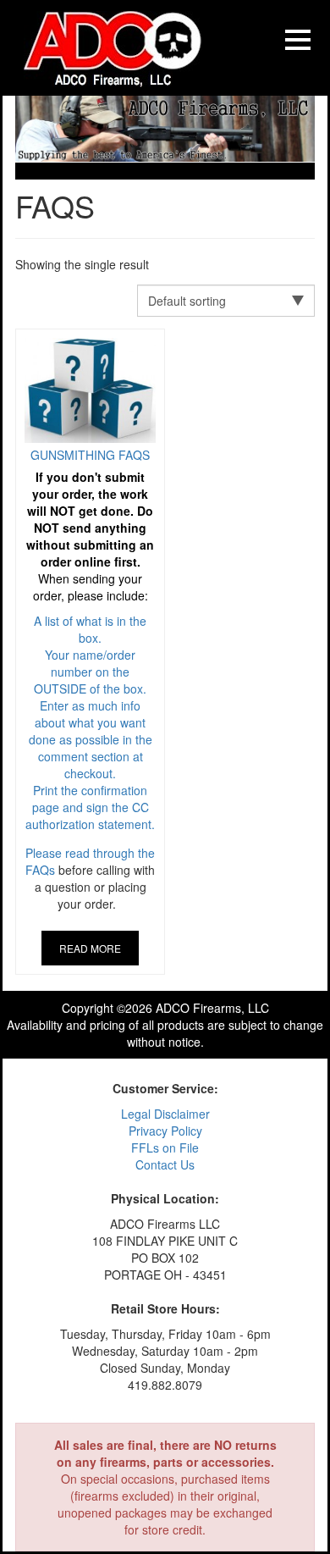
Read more (90, 948)
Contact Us (165, 1164)
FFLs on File (165, 1147)
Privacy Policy (165, 1130)
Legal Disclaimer (165, 1113)
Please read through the (90, 653)
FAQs (40, 869)
